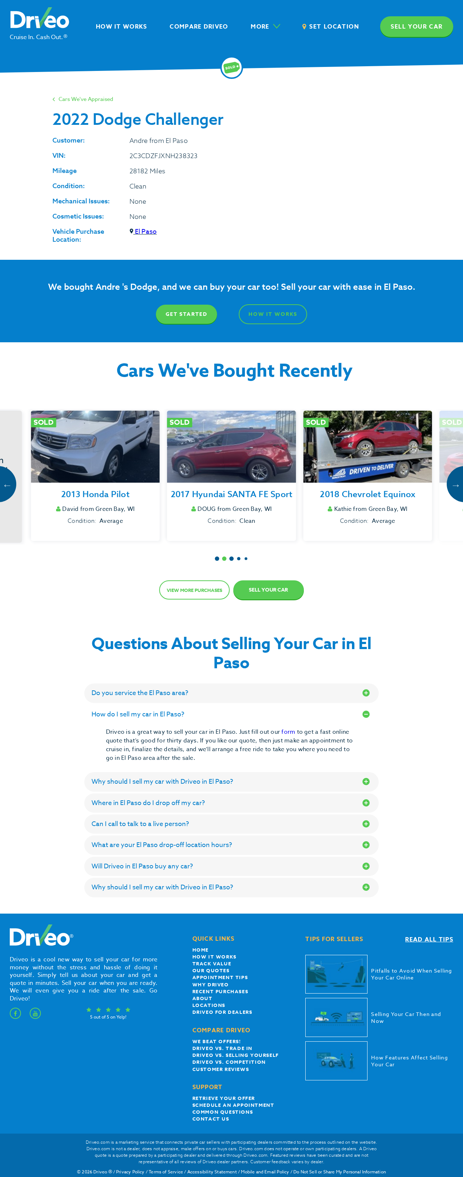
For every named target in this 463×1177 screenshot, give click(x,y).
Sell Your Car (268, 590)
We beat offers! (216, 1041)
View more (194, 590)
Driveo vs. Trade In (222, 1048)
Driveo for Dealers (222, 1012)
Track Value (212, 963)
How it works (214, 956)
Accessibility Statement (212, 1172)
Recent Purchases (220, 991)
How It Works (273, 314)
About (202, 998)
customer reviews (220, 1069)
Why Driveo (210, 984)
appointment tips (220, 977)
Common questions (222, 1112)
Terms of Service (166, 1172)
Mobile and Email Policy (265, 1172)
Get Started (186, 314)
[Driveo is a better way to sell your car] (40, 944)
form (289, 732)
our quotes (211, 970)
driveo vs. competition (229, 1062)
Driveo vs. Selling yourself (235, 1055)
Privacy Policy (130, 1172)
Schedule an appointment (233, 1105)
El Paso (145, 232)
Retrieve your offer (223, 1098)
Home (200, 950)
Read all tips (429, 939)
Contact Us (210, 1118)
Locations (208, 1005)
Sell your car (417, 26)
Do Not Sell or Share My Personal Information (339, 1172)
